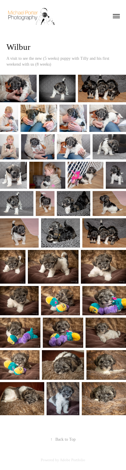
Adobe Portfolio (72, 460)
